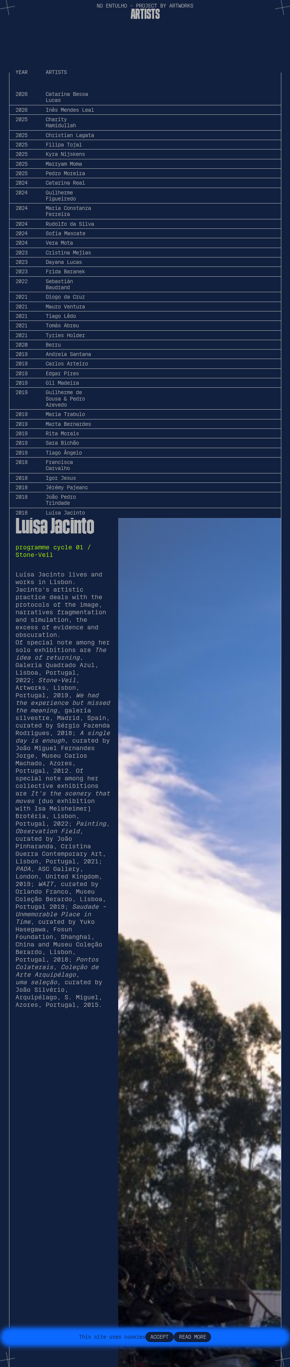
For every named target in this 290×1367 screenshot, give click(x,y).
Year (21, 72)
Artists (56, 72)
